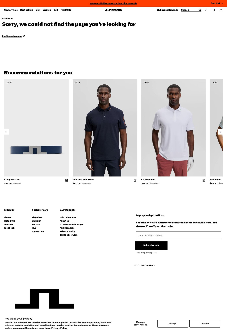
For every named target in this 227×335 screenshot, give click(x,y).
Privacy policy (67, 231)
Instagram (9, 221)
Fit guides (37, 217)
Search (185, 10)
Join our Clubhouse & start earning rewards (113, 3)
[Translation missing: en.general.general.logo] (113, 10)
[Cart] (221, 10)
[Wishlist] (213, 10)
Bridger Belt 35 (12, 179)
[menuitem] (11, 10)
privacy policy (150, 252)
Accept (173, 323)
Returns (36, 224)
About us (64, 221)
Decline (205, 323)
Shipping (36, 221)
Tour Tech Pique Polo (83, 179)
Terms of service (68, 235)
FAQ (34, 228)
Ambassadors (67, 228)
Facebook (9, 228)
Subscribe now (151, 245)
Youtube (8, 224)
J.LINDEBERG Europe (71, 224)
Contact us (38, 231)
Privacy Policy (59, 328)
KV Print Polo (148, 179)
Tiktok (7, 217)
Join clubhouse (68, 217)
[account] (206, 10)
